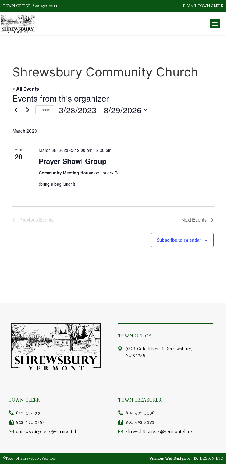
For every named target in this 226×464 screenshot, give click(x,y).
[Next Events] (27, 109)
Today (45, 109)
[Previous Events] (15, 109)
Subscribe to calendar (179, 240)
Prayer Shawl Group (73, 161)
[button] (215, 23)
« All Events (25, 88)
